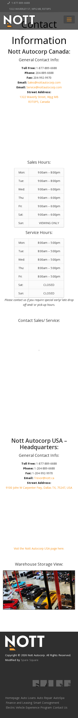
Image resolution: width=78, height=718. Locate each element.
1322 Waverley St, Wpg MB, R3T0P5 (29, 9)
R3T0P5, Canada (39, 102)
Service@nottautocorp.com (44, 87)
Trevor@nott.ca (44, 478)
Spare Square (29, 660)
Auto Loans (28, 698)
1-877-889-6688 (20, 3)
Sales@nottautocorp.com (44, 82)
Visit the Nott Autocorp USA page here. (39, 548)
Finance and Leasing (19, 703)
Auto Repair (44, 698)
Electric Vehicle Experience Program (29, 707)
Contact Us (60, 707)
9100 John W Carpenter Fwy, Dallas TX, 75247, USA (39, 488)
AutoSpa (58, 698)
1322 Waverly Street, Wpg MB (39, 97)
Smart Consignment (46, 703)
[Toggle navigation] (69, 19)
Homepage (12, 698)
